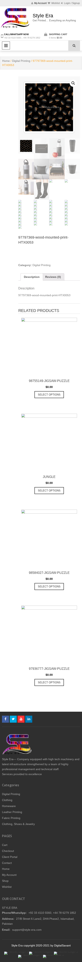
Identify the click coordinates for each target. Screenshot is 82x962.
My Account (9, 874)
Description (32, 276)
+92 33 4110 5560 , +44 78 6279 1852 (22, 38)
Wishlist (7, 886)
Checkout (8, 850)
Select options (49, 394)
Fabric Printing (11, 818)
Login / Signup (71, 3)
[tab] (31, 277)
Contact (7, 862)
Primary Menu (6, 45)
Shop (5, 880)
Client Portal (9, 856)
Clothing (7, 800)
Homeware (9, 806)
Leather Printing (12, 812)
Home (6, 60)
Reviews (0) (53, 276)
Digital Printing (21, 60)
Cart (4, 845)
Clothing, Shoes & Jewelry (18, 824)
